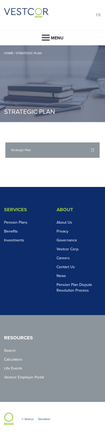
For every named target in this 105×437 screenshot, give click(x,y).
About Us (64, 222)
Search (10, 350)
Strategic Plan (29, 53)
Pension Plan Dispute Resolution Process (74, 287)
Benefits (11, 231)
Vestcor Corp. (68, 249)
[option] (52, 83)
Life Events (13, 368)
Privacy (62, 231)
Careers (63, 258)
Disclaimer (44, 419)
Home (9, 53)
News (61, 276)
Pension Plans (15, 222)
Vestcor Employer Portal (24, 377)
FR (98, 15)
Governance (67, 240)
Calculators (13, 359)
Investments (14, 240)
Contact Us (66, 267)
